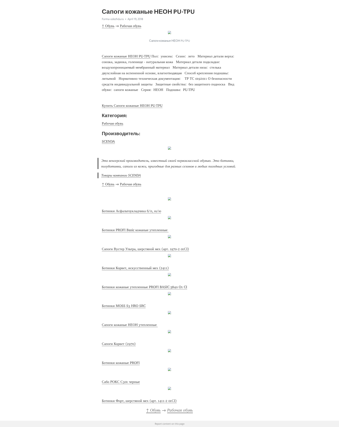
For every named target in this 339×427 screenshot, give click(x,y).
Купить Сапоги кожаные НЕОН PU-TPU (132, 105)
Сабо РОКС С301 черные (121, 382)
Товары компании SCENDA (121, 175)
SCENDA (108, 141)
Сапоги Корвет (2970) (119, 344)
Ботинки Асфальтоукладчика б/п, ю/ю (131, 211)
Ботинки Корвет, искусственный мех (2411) (135, 268)
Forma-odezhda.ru (113, 19)
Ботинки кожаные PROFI (121, 363)
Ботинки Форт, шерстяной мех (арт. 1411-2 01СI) (139, 401)
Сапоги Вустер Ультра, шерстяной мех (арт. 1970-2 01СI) (145, 249)
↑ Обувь (108, 26)
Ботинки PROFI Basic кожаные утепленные (135, 230)
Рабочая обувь (130, 26)
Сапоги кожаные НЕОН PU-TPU (126, 56)
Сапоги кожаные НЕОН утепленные (130, 325)
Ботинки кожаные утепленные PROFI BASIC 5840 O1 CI (144, 287)
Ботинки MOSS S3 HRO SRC (124, 306)
